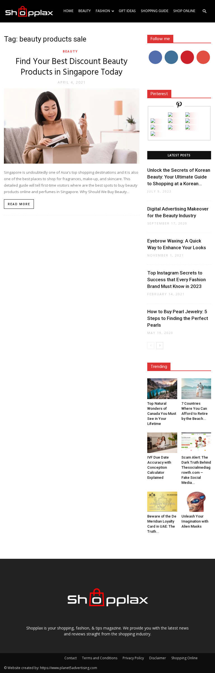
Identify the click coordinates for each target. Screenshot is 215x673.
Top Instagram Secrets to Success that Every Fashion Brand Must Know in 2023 (176, 279)
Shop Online (184, 11)
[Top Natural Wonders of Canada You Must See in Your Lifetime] (162, 388)
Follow (171, 53)
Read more (19, 204)
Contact (70, 658)
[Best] (187, 128)
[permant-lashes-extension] (170, 128)
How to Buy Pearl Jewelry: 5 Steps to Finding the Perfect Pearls (177, 318)
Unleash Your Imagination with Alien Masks (194, 521)
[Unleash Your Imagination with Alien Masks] (196, 501)
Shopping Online (184, 658)
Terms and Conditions (99, 658)
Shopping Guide (154, 11)
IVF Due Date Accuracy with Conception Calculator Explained (159, 467)
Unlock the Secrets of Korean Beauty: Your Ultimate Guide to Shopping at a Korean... (178, 176)
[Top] (153, 134)
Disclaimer (157, 658)
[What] (170, 115)
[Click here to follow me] (179, 106)
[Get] (187, 115)
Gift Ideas (127, 11)
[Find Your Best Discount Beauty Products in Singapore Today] (71, 126)
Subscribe (203, 53)
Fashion (103, 11)
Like (155, 53)
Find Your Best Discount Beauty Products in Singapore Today (72, 67)
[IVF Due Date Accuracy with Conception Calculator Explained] (162, 442)
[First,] (153, 121)
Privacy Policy (133, 658)
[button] (204, 11)
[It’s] (153, 128)
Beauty (84, 11)
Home (68, 11)
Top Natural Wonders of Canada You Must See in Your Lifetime (161, 413)
